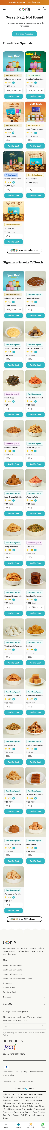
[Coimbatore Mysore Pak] (35, 678)
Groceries (8, 983)
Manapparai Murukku (12, 894)
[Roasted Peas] (13, 728)
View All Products (27, 250)
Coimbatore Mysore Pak (35, 696)
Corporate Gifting (33, 1097)
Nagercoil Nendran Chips (13, 596)
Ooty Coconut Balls (16, 1115)
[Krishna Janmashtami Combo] (13, 161)
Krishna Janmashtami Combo (13, 179)
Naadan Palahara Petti (28, 1094)
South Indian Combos (12, 965)
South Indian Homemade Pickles (17, 978)
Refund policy (8, 1072)
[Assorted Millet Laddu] (35, 331)
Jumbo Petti (8, 129)
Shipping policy (8, 1075)
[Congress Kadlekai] (13, 430)
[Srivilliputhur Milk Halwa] (13, 827)
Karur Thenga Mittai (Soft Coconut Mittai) (13, 497)
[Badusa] (35, 628)
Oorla (19, 1081)
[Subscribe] (42, 1026)
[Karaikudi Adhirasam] (35, 578)
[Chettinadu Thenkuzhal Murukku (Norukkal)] (13, 777)
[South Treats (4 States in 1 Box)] (35, 112)
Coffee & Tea (9, 987)
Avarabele (30, 546)
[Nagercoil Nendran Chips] (13, 578)
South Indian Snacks (12, 974)
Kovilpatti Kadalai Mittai (35, 745)
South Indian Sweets (12, 969)
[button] (4, 8)
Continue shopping (24, 34)
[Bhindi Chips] (13, 380)
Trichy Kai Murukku (11, 546)
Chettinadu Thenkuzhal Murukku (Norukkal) (13, 795)
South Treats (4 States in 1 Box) (35, 129)
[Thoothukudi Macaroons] (13, 628)
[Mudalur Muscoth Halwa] (35, 777)
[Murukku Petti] (13, 211)
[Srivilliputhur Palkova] (13, 331)
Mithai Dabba (17, 1097)
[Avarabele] (35, 529)
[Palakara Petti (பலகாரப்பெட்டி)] (13, 61)
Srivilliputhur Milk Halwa (13, 844)
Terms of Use (33, 1033)
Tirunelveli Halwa (32, 298)
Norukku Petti (31, 179)
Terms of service (36, 1072)
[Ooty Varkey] (35, 827)
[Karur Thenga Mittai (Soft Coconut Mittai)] (13, 479)
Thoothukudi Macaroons (13, 646)
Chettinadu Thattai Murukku (13, 696)
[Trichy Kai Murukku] (13, 529)
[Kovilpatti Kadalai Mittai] (35, 728)
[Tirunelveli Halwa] (35, 281)
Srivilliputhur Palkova (12, 348)
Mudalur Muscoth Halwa (35, 795)
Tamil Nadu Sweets (22, 1112)
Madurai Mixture (32, 497)
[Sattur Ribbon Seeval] (35, 380)
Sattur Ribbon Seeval (34, 398)
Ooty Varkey (31, 844)
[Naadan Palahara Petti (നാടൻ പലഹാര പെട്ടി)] (35, 61)
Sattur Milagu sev (33, 447)
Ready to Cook (9, 992)
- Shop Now (24, 2)
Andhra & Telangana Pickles (32, 1106)
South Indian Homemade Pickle (25, 1103)
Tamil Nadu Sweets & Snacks (16, 1100)
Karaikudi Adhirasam (34, 596)
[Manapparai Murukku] (13, 876)
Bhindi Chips (9, 398)
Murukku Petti (9, 228)
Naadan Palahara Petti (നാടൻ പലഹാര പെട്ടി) (35, 79)
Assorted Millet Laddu (34, 348)
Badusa (29, 646)
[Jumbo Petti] (13, 112)
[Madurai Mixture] (35, 479)
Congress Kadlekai (11, 447)
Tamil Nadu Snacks (12, 1109)
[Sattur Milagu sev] (35, 430)
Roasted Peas (9, 745)
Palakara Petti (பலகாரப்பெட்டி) (13, 79)
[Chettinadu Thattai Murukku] (13, 678)
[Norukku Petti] (35, 161)
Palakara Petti (9, 1094)
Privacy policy (21, 1072)
